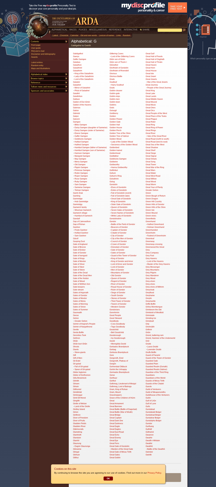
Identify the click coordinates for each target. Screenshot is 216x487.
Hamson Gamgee (82, 153)
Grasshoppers (116, 395)
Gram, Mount (115, 392)
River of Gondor (118, 284)
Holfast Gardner (81, 233)
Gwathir (149, 443)
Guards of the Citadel (155, 384)
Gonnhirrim (114, 312)
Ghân (75, 341)
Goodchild (114, 329)
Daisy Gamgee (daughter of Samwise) (91, 127)
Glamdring (77, 432)
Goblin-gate (115, 93)
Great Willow (151, 179)
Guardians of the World (155, 378)
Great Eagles (115, 429)
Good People (115, 315)
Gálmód (76, 113)
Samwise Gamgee (82, 187)
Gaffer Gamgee (79, 59)
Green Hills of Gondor (155, 204)
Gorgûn (113, 364)
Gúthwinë (150, 432)
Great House (151, 71)
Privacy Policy (154, 473)
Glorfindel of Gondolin (119, 68)
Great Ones (150, 108)
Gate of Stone (79, 270)
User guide (36, 48)
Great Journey (152, 85)
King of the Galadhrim (84, 73)
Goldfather (114, 156)
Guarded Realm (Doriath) (156, 366)
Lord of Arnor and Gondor (122, 264)
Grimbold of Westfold (155, 312)
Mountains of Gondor (120, 273)
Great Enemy (115, 438)
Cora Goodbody (118, 324)
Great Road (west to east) (156, 142)
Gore (112, 355)
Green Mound (151, 213)
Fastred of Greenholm (156, 236)
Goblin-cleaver (116, 90)
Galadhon (77, 65)
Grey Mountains (152, 270)
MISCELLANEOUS (98, 29)
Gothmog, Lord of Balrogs (121, 386)
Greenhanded (152, 230)
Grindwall (150, 321)
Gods (112, 108)
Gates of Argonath (80, 292)
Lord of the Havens (155, 261)
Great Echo (114, 435)
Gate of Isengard (80, 255)
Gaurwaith (77, 312)
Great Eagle (115, 426)
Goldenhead (115, 153)
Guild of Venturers (153, 389)
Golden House (116, 127)
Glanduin (77, 438)
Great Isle (150, 73)
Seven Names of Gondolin (122, 213)
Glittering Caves (116, 53)
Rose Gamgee (81, 179)
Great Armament (116, 403)
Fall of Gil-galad (81, 366)
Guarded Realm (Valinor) (156, 369)
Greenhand (150, 221)
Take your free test (176, 7)
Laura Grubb (152, 347)
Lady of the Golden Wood (122, 142)
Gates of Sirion (79, 307)
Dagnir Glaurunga (82, 446)
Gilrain (76, 386)
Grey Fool (150, 255)
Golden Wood (115, 139)
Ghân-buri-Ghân (80, 344)
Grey (148, 250)
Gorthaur (113, 378)
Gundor (149, 423)
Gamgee (76, 122)
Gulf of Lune (151, 403)
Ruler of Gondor (118, 290)
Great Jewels (151, 79)
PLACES (83, 29)
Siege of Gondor (118, 292)
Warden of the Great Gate (122, 449)
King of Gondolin (118, 201)
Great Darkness (116, 423)
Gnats (112, 79)
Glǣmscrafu (78, 429)
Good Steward (116, 318)
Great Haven (151, 65)
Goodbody (114, 321)
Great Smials (151, 159)
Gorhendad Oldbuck (118, 366)
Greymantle (151, 301)
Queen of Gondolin (119, 207)
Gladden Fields (79, 423)
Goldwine (114, 162)
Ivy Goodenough (118, 338)
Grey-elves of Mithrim (155, 287)
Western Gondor (118, 307)
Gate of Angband (80, 244)
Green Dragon (152, 199)
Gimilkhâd (77, 392)
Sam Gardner (80, 236)
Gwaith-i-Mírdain (153, 440)
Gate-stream (78, 290)
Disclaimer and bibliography (43, 54)
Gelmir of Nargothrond (82, 327)
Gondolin (113, 184)
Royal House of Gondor (121, 287)
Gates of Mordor (80, 298)
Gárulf (75, 238)
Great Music (151, 105)
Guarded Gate (152, 361)
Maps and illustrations (40, 68)
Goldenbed (114, 147)
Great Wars (150, 170)
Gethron (76, 338)
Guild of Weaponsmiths (156, 392)
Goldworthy (114, 164)
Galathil (76, 93)
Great (112, 401)
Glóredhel (114, 65)
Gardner (76, 227)
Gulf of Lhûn (151, 401)
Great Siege (151, 153)
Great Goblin (115, 457)
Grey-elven (150, 281)
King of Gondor (117, 258)
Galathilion (77, 96)
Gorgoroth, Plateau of (119, 361)
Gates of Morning (80, 304)
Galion (76, 110)
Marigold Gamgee (82, 156)
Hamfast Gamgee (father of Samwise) (91, 147)
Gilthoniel (77, 389)
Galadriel (77, 85)
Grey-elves (150, 284)
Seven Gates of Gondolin (122, 210)
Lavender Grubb (154, 349)
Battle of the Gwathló (156, 449)
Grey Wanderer (152, 275)
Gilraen (76, 384)
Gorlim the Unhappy (118, 369)
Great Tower (151, 164)
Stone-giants (80, 352)
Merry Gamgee (81, 162)
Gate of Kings (79, 258)
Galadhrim (77, 71)
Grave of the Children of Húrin (122, 398)
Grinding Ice (151, 318)
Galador (76, 82)
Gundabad (150, 409)
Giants (76, 349)
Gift (74, 355)
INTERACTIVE (131, 29)
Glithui (76, 457)
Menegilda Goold (118, 344)
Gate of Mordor (79, 261)
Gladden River (79, 426)
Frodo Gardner (81, 230)
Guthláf (149, 429)
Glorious (113, 73)
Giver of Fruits (79, 421)
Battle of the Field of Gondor (123, 224)
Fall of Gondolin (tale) (120, 196)
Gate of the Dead (80, 273)
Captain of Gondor (119, 230)
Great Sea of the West (155, 145)
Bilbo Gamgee (81, 125)
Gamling (76, 196)
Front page (35, 45)
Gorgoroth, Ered (116, 358)
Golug (112, 182)
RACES (73, 29)
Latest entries (37, 62)
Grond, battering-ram (155, 335)
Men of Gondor (117, 270)
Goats (112, 88)
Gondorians (115, 310)
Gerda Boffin (78, 332)
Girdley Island (79, 409)
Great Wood (151, 182)
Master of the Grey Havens (158, 264)
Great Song (150, 162)
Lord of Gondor (117, 267)
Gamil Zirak (78, 193)
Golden (113, 116)
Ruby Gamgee (81, 182)
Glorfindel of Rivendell (119, 71)
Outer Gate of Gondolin (121, 204)
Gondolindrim (115, 218)
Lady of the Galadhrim (84, 76)
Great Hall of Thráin (154, 62)
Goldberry (114, 113)
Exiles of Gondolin (119, 190)
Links (118, 35)
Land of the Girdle (82, 406)
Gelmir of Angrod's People (84, 324)
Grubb (148, 344)
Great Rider (151, 122)
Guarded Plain (152, 364)
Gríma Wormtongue (154, 307)
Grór (147, 341)
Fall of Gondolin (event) (121, 193)
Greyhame (150, 295)
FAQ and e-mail (37, 51)
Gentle (76, 329)
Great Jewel (151, 76)
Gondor (113, 221)
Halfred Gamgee (82, 145)
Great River (150, 133)
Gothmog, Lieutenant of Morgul (123, 384)
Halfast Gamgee (82, 142)
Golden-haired (116, 150)
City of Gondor (117, 236)
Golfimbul (114, 170)
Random (126, 35)
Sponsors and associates (42, 91)
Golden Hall (115, 125)
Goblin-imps (115, 96)
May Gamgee (80, 159)
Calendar (74, 35)
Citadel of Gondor (118, 233)
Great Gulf (150, 53)
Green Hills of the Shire (156, 207)
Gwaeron (150, 435)
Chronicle (64, 35)
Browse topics (37, 78)
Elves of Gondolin (118, 187)
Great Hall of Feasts (154, 56)
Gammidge (78, 199)
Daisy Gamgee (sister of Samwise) (89, 130)
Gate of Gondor (79, 253)
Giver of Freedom (80, 418)
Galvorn (76, 119)
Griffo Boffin (151, 304)
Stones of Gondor (118, 298)
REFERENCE (115, 29)
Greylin (149, 298)
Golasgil (113, 110)
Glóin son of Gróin (117, 59)
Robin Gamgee (81, 173)
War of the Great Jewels (157, 82)
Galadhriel (77, 68)
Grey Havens (151, 258)
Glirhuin (76, 455)
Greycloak (150, 290)
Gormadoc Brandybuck (119, 372)
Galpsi (76, 116)
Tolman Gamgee (82, 190)
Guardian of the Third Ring (157, 372)
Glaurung (77, 443)
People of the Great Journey (159, 88)
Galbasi (76, 99)
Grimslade (150, 315)
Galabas (76, 62)
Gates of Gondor (80, 295)
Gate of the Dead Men (82, 275)
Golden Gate (115, 122)
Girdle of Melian (80, 403)
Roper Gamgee (81, 176)
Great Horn (150, 68)
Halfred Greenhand (155, 224)
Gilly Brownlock (79, 378)
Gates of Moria (79, 301)
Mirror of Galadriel (82, 88)
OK (108, 478)
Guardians (150, 375)
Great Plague (151, 119)
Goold (112, 341)
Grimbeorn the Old (153, 310)
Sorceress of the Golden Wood (124, 145)
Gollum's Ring (116, 176)
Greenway (150, 241)
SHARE (146, 29)
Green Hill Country (154, 201)
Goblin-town (115, 102)
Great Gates (115, 455)
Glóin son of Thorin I (118, 62)
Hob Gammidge (81, 201)
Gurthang (150, 426)
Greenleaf (150, 238)
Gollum (113, 173)
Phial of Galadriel (82, 90)
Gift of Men (77, 358)
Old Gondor (116, 275)
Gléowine (77, 449)
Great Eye (114, 440)
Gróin (148, 332)
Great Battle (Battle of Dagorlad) (123, 409)
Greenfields (151, 218)
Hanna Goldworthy (119, 167)
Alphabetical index (39, 74)
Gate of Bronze (79, 247)
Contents (35, 41)
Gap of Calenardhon (82, 221)
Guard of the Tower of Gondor (123, 255)
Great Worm (151, 184)
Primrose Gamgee (82, 170)
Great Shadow (152, 147)
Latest (55, 35)
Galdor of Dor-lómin (81, 102)
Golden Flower (116, 119)
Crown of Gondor (118, 244)
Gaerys (76, 56)
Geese (76, 315)
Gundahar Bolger (153, 418)
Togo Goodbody (118, 327)
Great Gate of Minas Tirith (120, 452)
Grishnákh (150, 327)
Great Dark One (116, 421)
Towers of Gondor (118, 304)
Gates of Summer (80, 310)
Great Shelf (150, 150)
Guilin (148, 398)
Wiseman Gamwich (83, 210)
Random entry (37, 65)
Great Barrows (116, 406)
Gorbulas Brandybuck (119, 352)
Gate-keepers (79, 287)
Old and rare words (88, 35)
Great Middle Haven (154, 99)
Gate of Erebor (79, 250)
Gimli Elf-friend (79, 398)
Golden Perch (115, 130)
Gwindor (149, 452)
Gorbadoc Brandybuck (119, 347)
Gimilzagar (77, 395)
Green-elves (151, 216)
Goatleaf (113, 82)
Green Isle (150, 210)
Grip (147, 324)
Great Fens (114, 443)
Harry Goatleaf (117, 85)
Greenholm (150, 233)
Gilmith (76, 381)
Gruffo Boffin (151, 352)
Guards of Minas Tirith (155, 381)
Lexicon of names (106, 35)
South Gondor (117, 295)
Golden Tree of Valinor (119, 136)
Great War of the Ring (155, 167)
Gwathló (149, 446)
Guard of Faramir (153, 355)
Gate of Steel (78, 267)
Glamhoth (77, 435)
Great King (150, 90)
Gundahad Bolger (153, 415)
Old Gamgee (80, 164)
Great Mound (151, 102)
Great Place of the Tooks (156, 116)
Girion (75, 412)
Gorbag (113, 349)
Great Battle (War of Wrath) (121, 412)
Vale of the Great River (157, 136)
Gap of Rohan (79, 224)
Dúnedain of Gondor (120, 247)
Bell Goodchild (117, 332)
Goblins (113, 105)
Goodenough (115, 335)
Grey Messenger (153, 267)
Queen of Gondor (118, 278)
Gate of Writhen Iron (81, 284)
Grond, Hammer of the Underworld (160, 338)
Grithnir (149, 329)
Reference (35, 82)
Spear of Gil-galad (82, 369)
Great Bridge (115, 415)
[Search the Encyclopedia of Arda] (184, 30)
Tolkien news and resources (43, 87)
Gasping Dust (79, 241)
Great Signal (151, 156)
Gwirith (87, 45)
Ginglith (76, 401)
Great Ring (150, 125)
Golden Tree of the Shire (120, 133)
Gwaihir (149, 438)
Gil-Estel (76, 361)
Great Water (151, 173)
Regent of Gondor (119, 281)
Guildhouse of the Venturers (158, 395)
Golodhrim (114, 179)
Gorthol (113, 381)
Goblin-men (115, 99)
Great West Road (153, 176)
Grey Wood (150, 278)
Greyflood (150, 292)
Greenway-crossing (154, 244)
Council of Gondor (119, 241)
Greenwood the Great (155, 247)
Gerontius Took (79, 335)
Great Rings (151, 130)
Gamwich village (80, 213)
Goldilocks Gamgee (83, 139)
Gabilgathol (76, 45)
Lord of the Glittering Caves (123, 56)
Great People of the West (156, 113)
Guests (149, 386)
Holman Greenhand (155, 227)
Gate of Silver (79, 264)
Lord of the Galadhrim (84, 79)
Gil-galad (77, 364)
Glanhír (76, 440)
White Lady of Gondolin (121, 216)
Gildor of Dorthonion (81, 375)
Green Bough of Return (156, 196)
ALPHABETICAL (59, 29)
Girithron (76, 415)
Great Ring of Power (154, 127)
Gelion (76, 318)
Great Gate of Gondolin (121, 199)
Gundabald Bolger (153, 412)
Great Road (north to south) (157, 139)
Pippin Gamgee (81, 167)
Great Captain (116, 418)
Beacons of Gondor (119, 227)
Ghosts (76, 347)
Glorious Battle (116, 76)
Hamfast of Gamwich (83, 216)
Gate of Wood (79, 281)
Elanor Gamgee (81, 133)
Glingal (76, 452)
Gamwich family (80, 207)
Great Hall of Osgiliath (155, 59)
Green (148, 193)
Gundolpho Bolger (153, 421)
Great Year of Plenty (154, 187)
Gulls (148, 406)
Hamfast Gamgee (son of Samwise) (90, 150)
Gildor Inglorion (79, 372)
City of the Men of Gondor (122, 238)
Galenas (76, 108)
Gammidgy (77, 204)
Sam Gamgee (80, 184)
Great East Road (117, 432)
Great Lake (150, 93)
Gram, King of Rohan (119, 389)
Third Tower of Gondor (120, 301)
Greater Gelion (81, 321)
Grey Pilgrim (151, 273)
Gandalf (76, 218)
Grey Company (152, 253)
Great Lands (151, 96)
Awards (34, 57)
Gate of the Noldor (81, 278)
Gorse (112, 375)
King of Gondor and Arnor (122, 261)
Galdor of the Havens (82, 105)
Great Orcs (150, 110)
